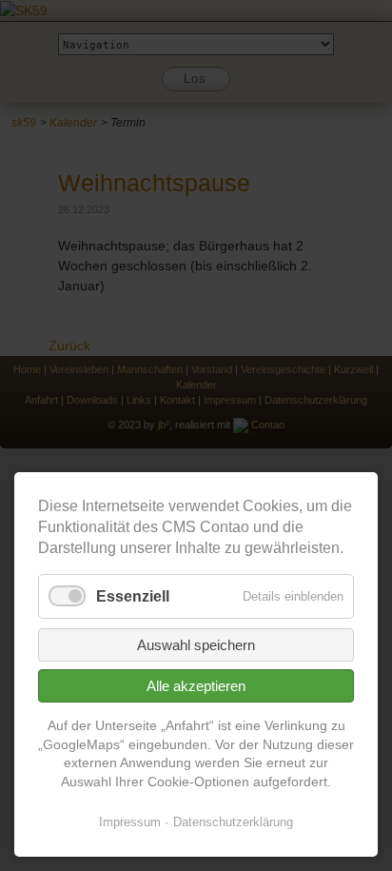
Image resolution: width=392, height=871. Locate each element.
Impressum (130, 822)
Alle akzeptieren (196, 686)
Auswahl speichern (196, 645)
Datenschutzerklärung (233, 822)
